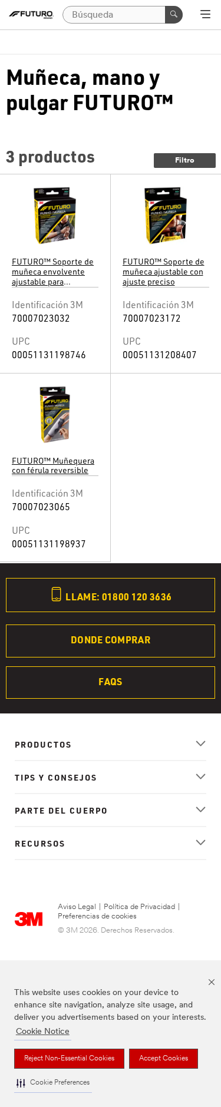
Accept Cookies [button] (163, 1058)
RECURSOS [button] (40, 843)
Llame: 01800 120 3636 (117, 596)
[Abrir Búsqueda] (205, 15)
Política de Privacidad (139, 907)
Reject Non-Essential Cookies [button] (69, 1058)
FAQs (110, 681)
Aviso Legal (77, 907)
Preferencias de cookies (97, 916)
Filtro (184, 160)
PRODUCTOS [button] (43, 744)
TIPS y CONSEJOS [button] (56, 777)
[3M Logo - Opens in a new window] (31, 14)
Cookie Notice (43, 1031)
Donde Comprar (110, 639)
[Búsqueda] (174, 15)
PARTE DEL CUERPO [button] (61, 810)
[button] (53, 1083)
